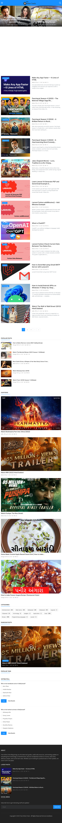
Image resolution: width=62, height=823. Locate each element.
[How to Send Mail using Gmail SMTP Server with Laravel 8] (15, 272)
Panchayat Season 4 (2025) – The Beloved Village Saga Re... (45, 99)
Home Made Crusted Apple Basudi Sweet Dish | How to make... (22, 554)
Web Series (20, 610)
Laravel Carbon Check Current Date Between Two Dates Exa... (46, 245)
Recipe (5, 617)
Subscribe (57, 807)
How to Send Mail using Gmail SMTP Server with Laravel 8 (46, 266)
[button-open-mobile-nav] (2, 2)
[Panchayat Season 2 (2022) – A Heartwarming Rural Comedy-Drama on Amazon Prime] (15, 147)
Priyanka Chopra (7, 718)
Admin (7, 24)
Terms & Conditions (47, 816)
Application (37, 613)
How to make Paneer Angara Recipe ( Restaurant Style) (20, 595)
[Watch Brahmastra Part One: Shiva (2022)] (31, 413)
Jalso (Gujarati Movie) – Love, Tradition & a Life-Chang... (43, 162)
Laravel (33, 617)
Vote (4, 701)
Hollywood (43, 610)
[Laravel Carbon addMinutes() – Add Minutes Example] (15, 210)
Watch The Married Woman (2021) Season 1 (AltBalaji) (29, 352)
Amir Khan (6, 686)
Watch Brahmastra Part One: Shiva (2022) (15, 432)
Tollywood (6, 613)
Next (59, 16)
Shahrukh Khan (7, 692)
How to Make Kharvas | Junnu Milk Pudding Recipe (28, 343)
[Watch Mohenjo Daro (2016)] (6, 373)
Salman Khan (6, 696)
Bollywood (32, 610)
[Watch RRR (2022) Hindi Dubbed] (31, 454)
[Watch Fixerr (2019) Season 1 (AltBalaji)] (6, 383)
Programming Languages (19, 617)
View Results (11, 701)
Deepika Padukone (8, 728)
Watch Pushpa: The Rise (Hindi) (12, 513)
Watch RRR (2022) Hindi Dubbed (12, 472)
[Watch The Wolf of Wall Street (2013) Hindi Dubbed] (15, 314)
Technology (17, 613)
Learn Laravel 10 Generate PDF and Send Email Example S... (45, 183)
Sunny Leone (6, 715)
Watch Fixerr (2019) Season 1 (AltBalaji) (24, 380)
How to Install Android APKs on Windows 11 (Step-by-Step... (44, 287)
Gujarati (54, 610)
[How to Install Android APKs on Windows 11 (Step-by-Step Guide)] (15, 293)
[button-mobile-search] (60, 2)
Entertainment (7, 610)
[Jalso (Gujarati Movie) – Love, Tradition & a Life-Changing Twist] (15, 168)
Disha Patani (6, 722)
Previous (2, 16)
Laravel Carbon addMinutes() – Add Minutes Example (46, 203)
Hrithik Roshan (7, 689)
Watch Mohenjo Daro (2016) (21, 371)
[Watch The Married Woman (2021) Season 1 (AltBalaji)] (6, 355)
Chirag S (38, 24)
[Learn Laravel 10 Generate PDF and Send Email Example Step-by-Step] (15, 189)
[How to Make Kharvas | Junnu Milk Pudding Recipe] (45, 16)
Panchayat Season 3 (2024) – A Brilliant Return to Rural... (44, 120)
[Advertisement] (31, 61)
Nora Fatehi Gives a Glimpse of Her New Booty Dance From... (31, 361)
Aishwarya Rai (7, 712)
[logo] (31, 3)
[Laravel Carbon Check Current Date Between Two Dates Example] (15, 251)
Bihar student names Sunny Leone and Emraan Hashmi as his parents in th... (14, 19)
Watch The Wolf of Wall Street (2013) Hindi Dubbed (46, 307)
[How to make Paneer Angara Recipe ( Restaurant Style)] (31, 577)
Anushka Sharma (7, 725)
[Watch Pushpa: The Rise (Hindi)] (31, 495)
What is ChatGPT (38, 223)
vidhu (33, 311)
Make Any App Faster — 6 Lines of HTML (45, 79)
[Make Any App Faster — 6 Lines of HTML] (15, 85)
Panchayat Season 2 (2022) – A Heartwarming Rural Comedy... (44, 141)
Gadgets (27, 613)
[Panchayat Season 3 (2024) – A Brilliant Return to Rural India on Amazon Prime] (15, 127)
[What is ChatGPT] (15, 230)
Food (47, 613)
